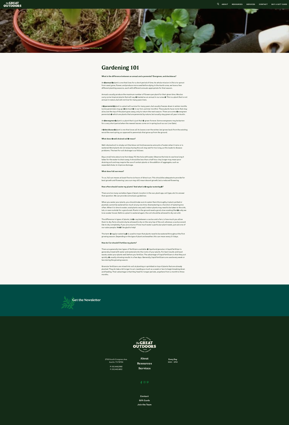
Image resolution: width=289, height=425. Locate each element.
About (225, 4)
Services (250, 4)
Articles (85, 48)
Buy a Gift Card (279, 4)
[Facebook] (141, 382)
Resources (237, 4)
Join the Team (144, 404)
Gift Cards (144, 400)
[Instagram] (144, 382)
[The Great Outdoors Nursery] (144, 351)
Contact (263, 4)
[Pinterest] (148, 382)
